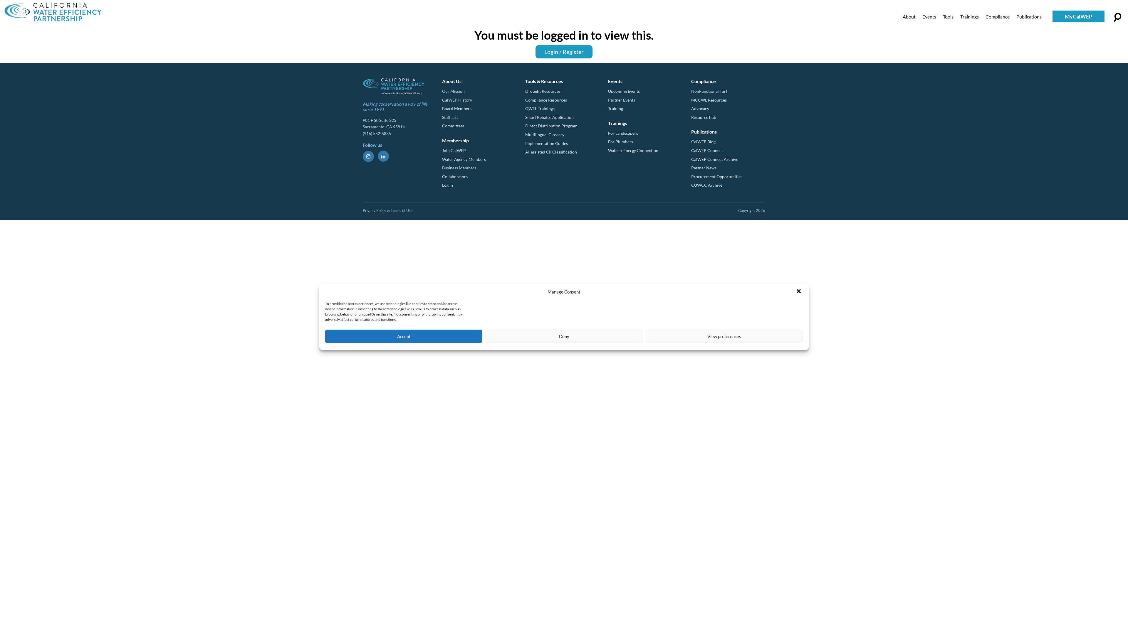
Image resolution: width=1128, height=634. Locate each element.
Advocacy (700, 108)
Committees (453, 125)
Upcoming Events (624, 91)
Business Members (459, 167)
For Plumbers (620, 141)
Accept (404, 336)
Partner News (703, 167)
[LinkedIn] (383, 156)
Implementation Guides (546, 143)
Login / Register (564, 51)
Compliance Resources (546, 99)
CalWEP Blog (703, 141)
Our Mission (453, 91)
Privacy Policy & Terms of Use (388, 210)
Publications (1029, 16)
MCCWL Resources (709, 99)
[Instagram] (368, 156)
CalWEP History (457, 99)
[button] (799, 291)
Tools (948, 16)
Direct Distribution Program (551, 125)
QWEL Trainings (540, 108)
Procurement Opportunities (716, 176)
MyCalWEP (1078, 16)
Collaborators (455, 176)
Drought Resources (542, 91)
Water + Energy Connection (633, 150)
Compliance (998, 16)
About (909, 16)
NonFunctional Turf (709, 91)
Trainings (969, 16)
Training (615, 108)
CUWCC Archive (706, 185)
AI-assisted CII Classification (551, 151)
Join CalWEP (454, 150)
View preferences (724, 336)
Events (929, 16)
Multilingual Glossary (544, 134)
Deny (564, 336)
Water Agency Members (464, 159)
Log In (447, 185)
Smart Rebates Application (549, 117)
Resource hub (703, 117)
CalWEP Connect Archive (714, 159)
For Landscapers (623, 133)
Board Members (456, 108)
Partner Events (621, 99)
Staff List (450, 117)
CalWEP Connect (707, 150)
